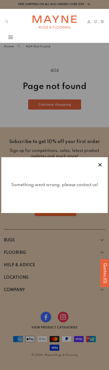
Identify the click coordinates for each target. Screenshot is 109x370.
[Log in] (89, 22)
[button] (7, 37)
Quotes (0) (105, 273)
